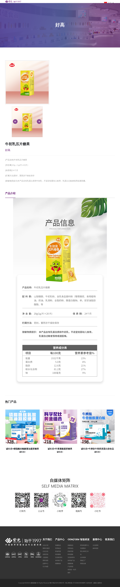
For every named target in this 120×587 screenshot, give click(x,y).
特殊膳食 (58, 554)
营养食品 (58, 548)
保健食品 (58, 545)
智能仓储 (83, 563)
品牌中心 (45, 563)
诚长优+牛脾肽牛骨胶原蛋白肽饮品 (97, 448)
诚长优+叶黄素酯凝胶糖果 (60, 448)
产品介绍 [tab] (10, 193)
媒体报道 (95, 548)
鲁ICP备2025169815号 (57, 583)
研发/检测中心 (84, 545)
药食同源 (58, 551)
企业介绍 (45, 545)
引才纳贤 (45, 566)
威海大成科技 (97, 583)
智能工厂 (83, 560)
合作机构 (83, 557)
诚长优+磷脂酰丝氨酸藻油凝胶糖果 (22, 448)
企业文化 (45, 551)
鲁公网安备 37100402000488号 (75, 583)
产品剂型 (70, 566)
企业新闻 (95, 545)
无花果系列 (58, 557)
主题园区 (45, 557)
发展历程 (45, 554)
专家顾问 (83, 548)
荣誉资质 (45, 560)
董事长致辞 (46, 548)
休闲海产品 (58, 560)
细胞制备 (58, 563)
